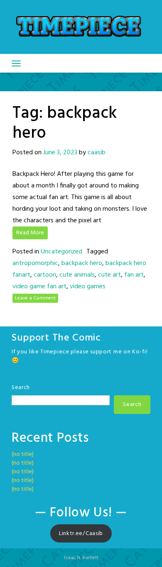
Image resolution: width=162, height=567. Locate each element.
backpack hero (81, 263)
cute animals (77, 275)
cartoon (45, 275)
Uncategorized (61, 251)
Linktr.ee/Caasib (81, 533)
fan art (134, 275)
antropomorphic (35, 263)
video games (88, 286)
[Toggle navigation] (16, 63)
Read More (30, 233)
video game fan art (39, 286)
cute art (109, 275)
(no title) (23, 454)
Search (21, 387)
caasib (97, 152)
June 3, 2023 (60, 152)
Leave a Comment (35, 298)
